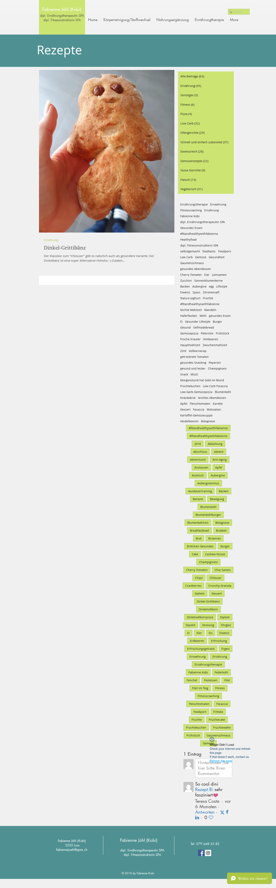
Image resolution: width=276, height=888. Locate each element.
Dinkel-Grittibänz (208, 601)
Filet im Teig (200, 688)
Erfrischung (219, 641)
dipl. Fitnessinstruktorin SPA (199, 245)
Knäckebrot (188, 397)
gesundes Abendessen (195, 269)
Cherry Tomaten (191, 274)
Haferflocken (188, 315)
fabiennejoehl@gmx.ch (71, 850)
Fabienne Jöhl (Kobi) (138, 840)
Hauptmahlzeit (190, 345)
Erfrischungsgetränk (201, 649)
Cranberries (193, 586)
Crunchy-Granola (219, 586)
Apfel (183, 403)
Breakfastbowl (199, 530)
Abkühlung (215, 444)
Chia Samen (223, 570)
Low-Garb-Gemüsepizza (196, 392)
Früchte (208, 298)
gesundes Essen (220, 315)
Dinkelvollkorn (208, 609)
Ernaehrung (218, 204)
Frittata (218, 712)
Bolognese (208, 421)
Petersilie (207, 333)
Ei (181, 321)
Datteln (200, 593)
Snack (184, 374)
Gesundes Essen (191, 228)
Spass (196, 292)
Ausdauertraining (200, 491)
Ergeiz (225, 649)
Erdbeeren (197, 641)
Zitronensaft (211, 292)
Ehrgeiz (226, 625)
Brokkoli (221, 530)
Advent (218, 452)
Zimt (183, 351)
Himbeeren (210, 339)
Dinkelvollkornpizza (200, 617)
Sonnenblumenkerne (208, 280)
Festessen (210, 680)
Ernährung (51, 240)
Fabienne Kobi (190, 216)
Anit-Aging (220, 459)
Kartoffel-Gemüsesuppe (196, 415)
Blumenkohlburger (208, 515)
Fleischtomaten (200, 403)
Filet (227, 680)
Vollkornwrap (197, 351)
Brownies (214, 538)
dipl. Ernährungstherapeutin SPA (62, 16)
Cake (195, 554)
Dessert (185, 409)
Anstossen (201, 467)
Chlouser (216, 578)
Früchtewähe (222, 727)
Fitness (220, 688)
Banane (198, 499)
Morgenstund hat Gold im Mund (202, 380)
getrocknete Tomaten (194, 356)
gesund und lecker (192, 368)
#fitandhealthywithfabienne (199, 233)
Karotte (218, 403)
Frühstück (222, 333)
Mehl (203, 315)
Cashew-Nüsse (215, 554)
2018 (197, 444)
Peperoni (215, 362)
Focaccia (198, 409)
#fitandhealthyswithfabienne (199, 304)
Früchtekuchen (190, 386)
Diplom (225, 617)
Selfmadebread (203, 327)
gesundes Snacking (193, 362)
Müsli (194, 374)
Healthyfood (188, 239)
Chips (199, 578)
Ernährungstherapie (194, 204)
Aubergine (199, 286)
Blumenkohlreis (198, 523)
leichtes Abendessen (212, 397)
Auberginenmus (208, 483)
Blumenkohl (223, 392)
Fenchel (192, 680)
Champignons (217, 368)
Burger (217, 321)
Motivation (214, 409)
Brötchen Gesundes (200, 546)
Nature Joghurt (190, 298)
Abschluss (200, 452)
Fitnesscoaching (191, 210)
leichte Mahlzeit (191, 310)
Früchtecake (217, 720)
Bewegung (217, 499)
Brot (198, 538)
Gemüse (200, 257)
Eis (211, 633)
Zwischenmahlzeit (215, 345)
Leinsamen (219, 274)
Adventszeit (198, 459)
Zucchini (186, 280)
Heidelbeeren (189, 421)
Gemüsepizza (189, 333)
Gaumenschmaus (192, 263)
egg (211, 286)
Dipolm (190, 625)
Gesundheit (216, 257)
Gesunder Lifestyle (197, 321)
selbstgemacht (190, 251)
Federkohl (221, 672)
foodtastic (209, 251)
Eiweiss (185, 292)
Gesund (185, 327)
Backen (185, 286)
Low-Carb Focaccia (215, 386)
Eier (207, 274)
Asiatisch (198, 475)
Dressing (208, 625)
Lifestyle (221, 286)
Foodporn (224, 251)
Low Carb (186, 257)
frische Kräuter (190, 339)
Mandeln (210, 310)
